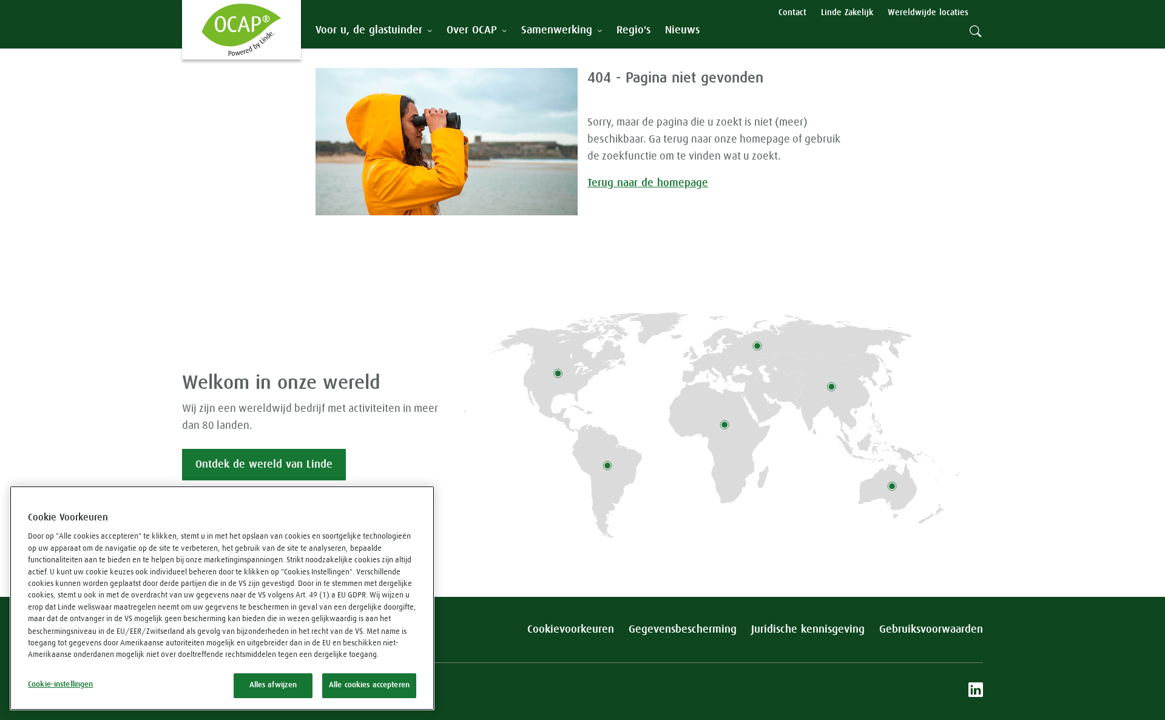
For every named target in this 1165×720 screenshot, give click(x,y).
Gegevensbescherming (683, 629)
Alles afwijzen (273, 685)
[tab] (374, 30)
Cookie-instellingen (60, 684)
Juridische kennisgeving (808, 629)
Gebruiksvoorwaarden (931, 629)
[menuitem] (633, 30)
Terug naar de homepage (647, 183)
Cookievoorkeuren (570, 629)
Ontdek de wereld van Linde (264, 464)
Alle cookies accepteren (369, 685)
